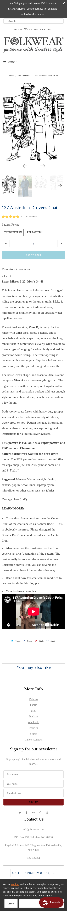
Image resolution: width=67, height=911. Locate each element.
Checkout (46, 29)
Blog (33, 710)
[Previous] (24, 165)
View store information (16, 269)
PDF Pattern (34, 232)
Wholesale (33, 722)
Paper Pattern (13, 232)
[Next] (42, 165)
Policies (33, 727)
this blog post (32, 583)
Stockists (33, 716)
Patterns (33, 699)
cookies (15, 884)
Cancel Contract (33, 739)
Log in (18, 29)
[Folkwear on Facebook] (26, 812)
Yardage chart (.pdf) (14, 499)
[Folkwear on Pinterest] (40, 812)
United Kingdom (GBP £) (31, 872)
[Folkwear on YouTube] (33, 812)
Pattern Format (11, 224)
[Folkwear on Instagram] (47, 812)
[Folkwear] (33, 45)
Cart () (32, 29)
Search (33, 733)
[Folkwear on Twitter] (20, 812)
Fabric (33, 704)
